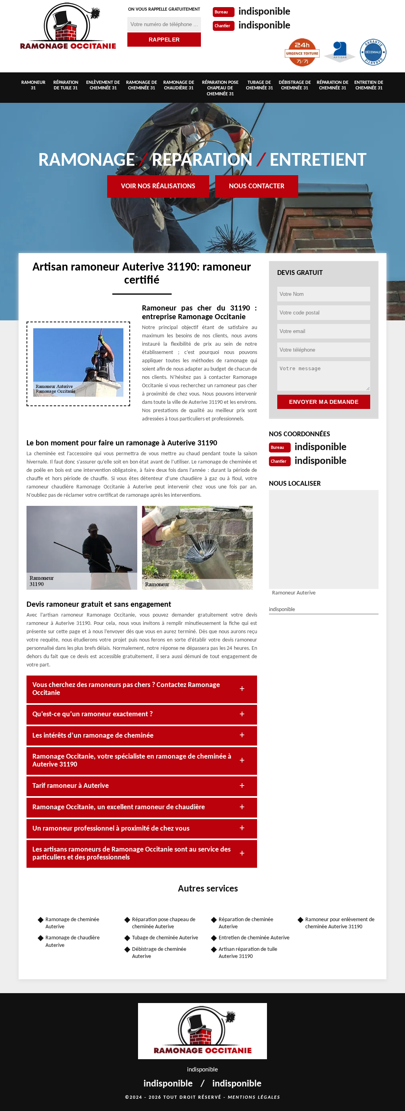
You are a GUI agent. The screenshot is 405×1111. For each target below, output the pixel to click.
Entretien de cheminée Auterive (254, 938)
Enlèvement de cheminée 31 (103, 85)
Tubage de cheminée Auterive (165, 938)
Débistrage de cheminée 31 (295, 85)
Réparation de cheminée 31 (332, 85)
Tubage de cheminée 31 (259, 85)
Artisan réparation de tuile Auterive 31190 (248, 953)
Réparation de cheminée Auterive (246, 923)
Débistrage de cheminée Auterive (159, 953)
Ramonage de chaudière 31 (178, 85)
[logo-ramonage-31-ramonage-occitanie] (68, 27)
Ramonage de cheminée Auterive (72, 923)
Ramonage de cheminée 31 (141, 85)
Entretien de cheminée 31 (368, 85)
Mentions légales (254, 1097)
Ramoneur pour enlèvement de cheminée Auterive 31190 (340, 923)
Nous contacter (256, 186)
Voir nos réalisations (158, 186)
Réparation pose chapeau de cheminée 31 (220, 88)
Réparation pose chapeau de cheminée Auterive (163, 923)
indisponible (264, 12)
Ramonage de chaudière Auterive (72, 941)
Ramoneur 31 (33, 85)
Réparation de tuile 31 (65, 85)
